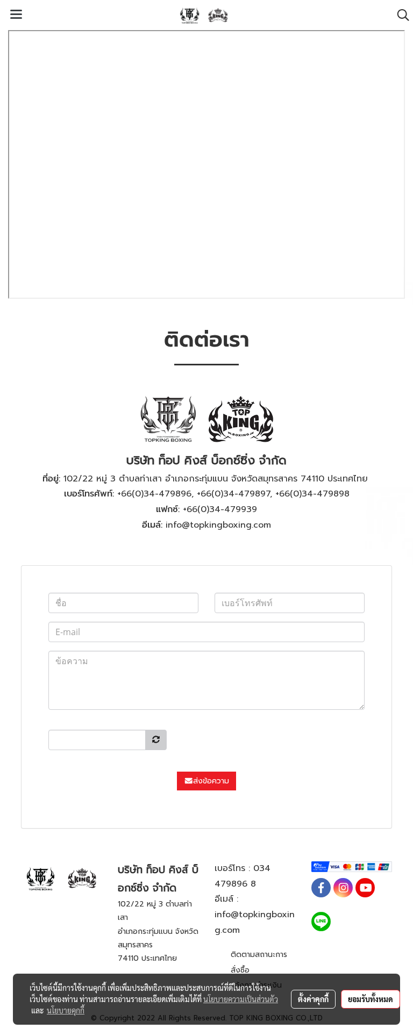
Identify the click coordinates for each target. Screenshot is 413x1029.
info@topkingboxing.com (218, 525)
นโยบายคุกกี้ (65, 1010)
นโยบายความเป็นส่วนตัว (240, 999)
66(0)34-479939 (222, 509)
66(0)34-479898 (314, 493)
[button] (399, 15)
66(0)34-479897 (235, 493)
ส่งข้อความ (211, 781)
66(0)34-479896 (156, 493)
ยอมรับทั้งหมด (370, 999)
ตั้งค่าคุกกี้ (313, 999)
